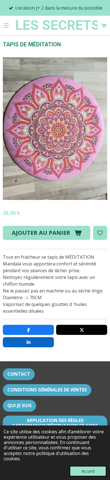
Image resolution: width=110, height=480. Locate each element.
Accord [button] (88, 471)
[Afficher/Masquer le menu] (6, 25)
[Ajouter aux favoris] (100, 233)
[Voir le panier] (104, 25)
